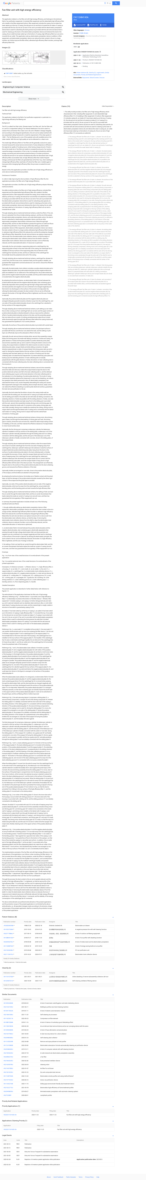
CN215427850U (8, 1068)
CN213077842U (8, 1034)
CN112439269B (8, 1041)
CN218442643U (8, 1060)
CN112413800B (8, 1045)
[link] (18, 73)
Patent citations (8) (82, 72)
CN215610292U (8, 1072)
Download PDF (81, 25)
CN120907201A (8, 981)
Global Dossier (94, 77)
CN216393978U (8, 1064)
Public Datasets (71, 1177)
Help (97, 1177)
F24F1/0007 (9, 73)
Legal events (100, 72)
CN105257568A (8, 929)
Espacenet (85, 77)
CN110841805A (8, 1026)
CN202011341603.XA (10, 1115)
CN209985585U (8, 1037)
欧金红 (86, 33)
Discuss (101, 77)
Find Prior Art (94, 25)
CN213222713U (8, 1087)
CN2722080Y (7, 1095)
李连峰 (81, 33)
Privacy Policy (89, 1177)
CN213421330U (8, 1007)
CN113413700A (8, 976)
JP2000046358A (9, 925)
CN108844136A (8, 938)
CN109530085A (8, 1030)
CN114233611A (8, 1018)
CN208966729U (8, 1057)
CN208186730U (8, 942)
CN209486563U (8, 1049)
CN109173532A (8, 1011)
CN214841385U (8, 1014)
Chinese (87, 30)
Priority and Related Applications (91, 75)
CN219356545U (8, 1053)
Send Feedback (58, 1177)
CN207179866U (8, 933)
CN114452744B (8, 1084)
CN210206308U (8, 950)
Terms (80, 1177)
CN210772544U (8, 1080)
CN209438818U (8, 1091)
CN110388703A (8, 946)
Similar (104, 25)
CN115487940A (8, 1076)
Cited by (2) (92, 72)
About (49, 1177)
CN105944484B (8, 1003)
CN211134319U (8, 954)
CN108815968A (8, 1022)
